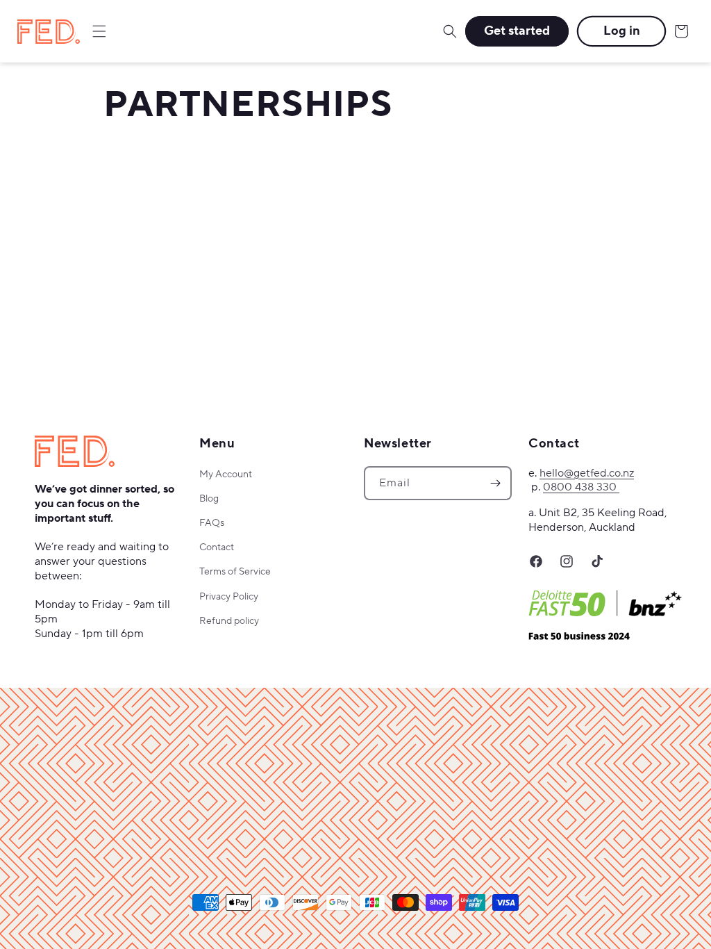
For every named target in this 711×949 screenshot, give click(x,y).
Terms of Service (235, 572)
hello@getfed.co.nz (586, 473)
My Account (225, 474)
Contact (216, 547)
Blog (209, 499)
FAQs (211, 523)
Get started (517, 31)
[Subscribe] (495, 483)
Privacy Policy (228, 597)
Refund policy (229, 621)
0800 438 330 (581, 487)
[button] (99, 31)
